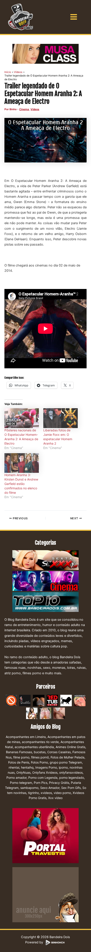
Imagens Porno (46, 767)
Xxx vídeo (55, 798)
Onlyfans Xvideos (44, 772)
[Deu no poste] (66, 700)
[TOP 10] (45, 602)
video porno (62, 793)
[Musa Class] (45, 54)
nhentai (14, 767)
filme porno (21, 757)
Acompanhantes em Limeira (26, 737)
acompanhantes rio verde (40, 742)
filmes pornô (40, 757)
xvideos (46, 793)
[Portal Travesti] (45, 835)
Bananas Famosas (19, 752)
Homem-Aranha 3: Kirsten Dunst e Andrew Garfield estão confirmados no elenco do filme (21, 483)
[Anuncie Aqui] (45, 894)
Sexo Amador (49, 788)
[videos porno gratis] (38, 700)
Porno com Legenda (42, 777)
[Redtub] (52, 700)
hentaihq (27, 767)
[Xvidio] (59, 713)
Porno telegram (21, 782)
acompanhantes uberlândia (34, 747)
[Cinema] (45, 581)
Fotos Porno (39, 762)
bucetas (40, 752)
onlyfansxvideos (71, 772)
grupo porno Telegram (66, 762)
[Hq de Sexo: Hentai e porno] (79, 700)
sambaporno (29, 788)
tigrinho (33, 793)
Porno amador (16, 777)
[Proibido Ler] (11, 700)
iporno (63, 767)
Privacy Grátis (59, 782)
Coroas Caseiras (59, 752)
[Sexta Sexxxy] (45, 561)
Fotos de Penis (18, 762)
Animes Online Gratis (70, 747)
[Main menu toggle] (73, 17)
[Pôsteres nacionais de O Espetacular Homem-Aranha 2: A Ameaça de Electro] (21, 418)
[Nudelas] (25, 700)
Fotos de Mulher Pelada (67, 757)
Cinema (24, 109)
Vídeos (34, 109)
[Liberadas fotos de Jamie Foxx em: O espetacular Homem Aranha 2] (60, 418)
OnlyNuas (23, 772)
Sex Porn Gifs (71, 788)
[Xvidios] (31, 713)
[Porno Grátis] (45, 713)
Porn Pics (40, 782)
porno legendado (71, 777)
